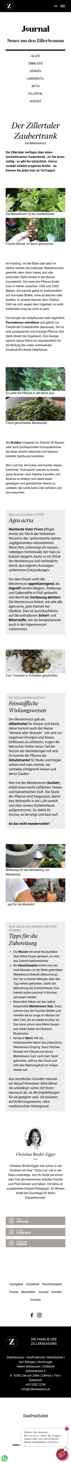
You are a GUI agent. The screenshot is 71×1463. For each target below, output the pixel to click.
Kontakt (35, 1300)
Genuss (35, 71)
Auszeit (35, 101)
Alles (35, 56)
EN (55, 6)
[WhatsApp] (5, 1461)
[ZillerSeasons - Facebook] (32, 1315)
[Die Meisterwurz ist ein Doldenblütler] (35, 211)
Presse (13, 1292)
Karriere (56, 1292)
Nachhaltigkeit (52, 1284)
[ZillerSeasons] (9, 9)
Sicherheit (32, 1284)
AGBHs (16, 1445)
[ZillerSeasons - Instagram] (39, 1315)
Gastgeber (16, 1284)
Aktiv (35, 86)
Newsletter (28, 1292)
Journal (43, 1292)
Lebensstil (35, 78)
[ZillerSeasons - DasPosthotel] (35, 1415)
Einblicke (35, 63)
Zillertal (35, 93)
